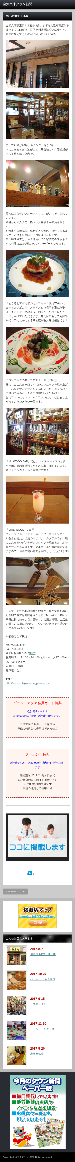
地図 (32, 653)
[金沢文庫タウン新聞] (18, 4)
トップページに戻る (15, 891)
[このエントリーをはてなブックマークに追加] (30, 874)
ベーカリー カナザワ (42, 979)
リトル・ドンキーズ (42, 1028)
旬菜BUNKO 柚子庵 (43, 954)
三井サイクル (38, 1004)
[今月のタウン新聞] (38, 1148)
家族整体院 (37, 1053)
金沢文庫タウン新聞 (24, 1157)
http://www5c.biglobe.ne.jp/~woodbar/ (28, 683)
